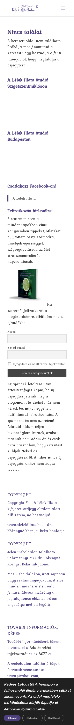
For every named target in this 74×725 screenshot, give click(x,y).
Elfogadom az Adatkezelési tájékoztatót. (39, 364)
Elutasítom (32, 718)
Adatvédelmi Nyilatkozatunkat (24, 709)
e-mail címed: (16, 348)
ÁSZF (43, 654)
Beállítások (54, 718)
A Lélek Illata (24, 198)
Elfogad (12, 718)
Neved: (11, 332)
